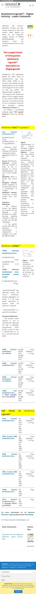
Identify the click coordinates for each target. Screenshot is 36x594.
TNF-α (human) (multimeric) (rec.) (9, 500)
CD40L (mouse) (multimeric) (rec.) (9, 364)
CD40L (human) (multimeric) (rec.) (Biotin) (9, 351)
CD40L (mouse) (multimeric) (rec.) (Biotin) (9, 379)
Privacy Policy (7, 587)
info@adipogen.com (22, 520)
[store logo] (13, 5)
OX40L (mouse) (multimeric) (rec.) (9, 491)
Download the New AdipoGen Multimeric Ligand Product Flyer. (12, 537)
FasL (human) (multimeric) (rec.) (9, 133)
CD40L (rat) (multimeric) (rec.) (9, 392)
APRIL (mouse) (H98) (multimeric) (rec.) (9, 473)
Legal (3, 580)
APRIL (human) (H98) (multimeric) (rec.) (9, 437)
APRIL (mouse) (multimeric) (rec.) (9, 455)
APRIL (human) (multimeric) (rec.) (9, 420)
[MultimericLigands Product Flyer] (30, 542)
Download (30, 546)
